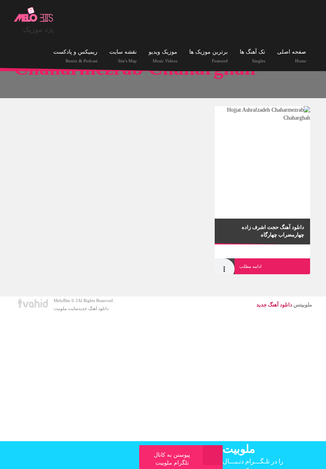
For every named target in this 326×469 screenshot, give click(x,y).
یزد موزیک (38, 29)
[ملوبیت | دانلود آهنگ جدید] (34, 15)
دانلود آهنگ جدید (93, 308)
